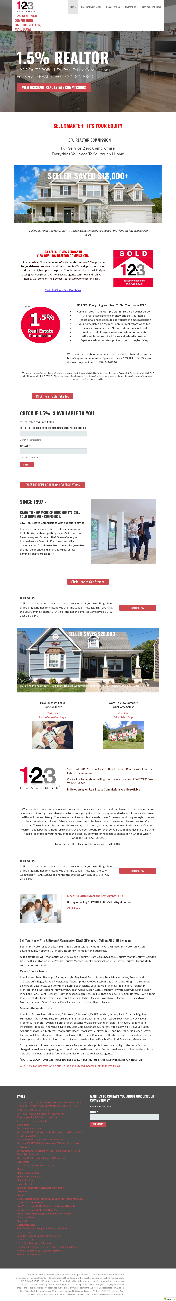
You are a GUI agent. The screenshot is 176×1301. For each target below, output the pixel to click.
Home (73, 7)
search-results (24, 1232)
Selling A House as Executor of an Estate (38, 1235)
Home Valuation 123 (28, 1172)
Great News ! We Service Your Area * (36, 1165)
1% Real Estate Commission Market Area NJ (40, 1113)
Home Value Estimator (151, 7)
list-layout (22, 1191)
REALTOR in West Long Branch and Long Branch (43, 1228)
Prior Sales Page (123, 717)
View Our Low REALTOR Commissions (63, 255)
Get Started (23, 1161)
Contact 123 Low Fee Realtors (33, 1120)
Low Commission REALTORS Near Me (37, 1209)
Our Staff (22, 1220)
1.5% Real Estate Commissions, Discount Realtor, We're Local (27, 22)
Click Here (73, 908)
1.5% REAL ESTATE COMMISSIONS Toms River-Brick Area (49, 1106)
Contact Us (130, 7)
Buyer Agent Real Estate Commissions (37, 1117)
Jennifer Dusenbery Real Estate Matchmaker (41, 1187)
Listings (21, 1195)
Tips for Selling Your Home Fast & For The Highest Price (47, 1246)
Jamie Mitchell (24, 1183)
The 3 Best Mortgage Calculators (35, 1243)
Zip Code (25, 445)
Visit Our (52, 713)
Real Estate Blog (26, 1224)
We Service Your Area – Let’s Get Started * (39, 1250)
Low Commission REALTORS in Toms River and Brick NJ (46, 1206)
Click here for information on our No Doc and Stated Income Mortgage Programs (70, 1065)
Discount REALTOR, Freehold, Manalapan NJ (41, 1139)
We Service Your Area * (29, 1254)
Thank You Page (25, 1239)
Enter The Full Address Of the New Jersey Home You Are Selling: (54, 428)
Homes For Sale (113, 7)
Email (94, 1112)
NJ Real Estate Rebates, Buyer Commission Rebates (45, 1213)
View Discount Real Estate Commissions (54, 87)
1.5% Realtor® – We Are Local (33, 1109)
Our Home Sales (25, 1217)
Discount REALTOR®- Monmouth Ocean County (43, 1157)
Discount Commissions (91, 7)
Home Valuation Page (52, 717)
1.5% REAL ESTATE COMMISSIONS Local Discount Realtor (49, 1102)
